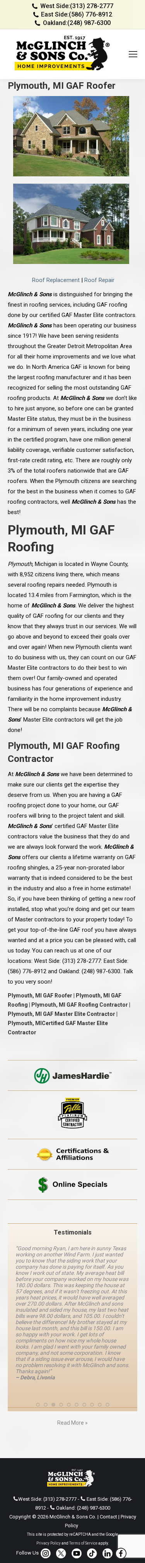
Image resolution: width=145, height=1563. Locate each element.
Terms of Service (83, 1475)
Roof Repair (99, 280)
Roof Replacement (56, 280)
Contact (108, 1449)
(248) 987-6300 (89, 23)
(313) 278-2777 (91, 6)
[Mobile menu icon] (133, 54)
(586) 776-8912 (90, 14)
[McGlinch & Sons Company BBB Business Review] (72, 1211)
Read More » (72, 1355)
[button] (38, 1337)
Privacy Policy (48, 1475)
